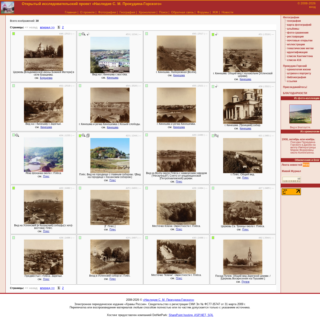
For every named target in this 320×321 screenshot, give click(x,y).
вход (312, 6)
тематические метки (300, 48)
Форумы (203, 12)
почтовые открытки (299, 40)
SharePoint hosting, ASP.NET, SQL (191, 315)
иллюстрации (296, 44)
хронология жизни (299, 69)
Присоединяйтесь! (295, 87)
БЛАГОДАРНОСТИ (295, 93)
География (127, 12)
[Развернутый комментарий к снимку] (88, 135)
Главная (71, 12)
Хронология (147, 12)
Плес (46, 176)
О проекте (87, 12)
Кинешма (112, 77)
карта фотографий (299, 25)
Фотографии (107, 12)
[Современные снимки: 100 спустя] (216, 135)
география (294, 21)
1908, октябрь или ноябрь (298, 139)
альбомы (293, 28)
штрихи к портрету (299, 73)
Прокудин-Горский (295, 66)
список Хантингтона (300, 56)
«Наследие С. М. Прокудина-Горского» (168, 299)
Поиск (163, 12)
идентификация (297, 52)
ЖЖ (215, 12)
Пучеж (245, 281)
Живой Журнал (291, 171)
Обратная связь (182, 12)
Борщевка (46, 78)
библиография (296, 77)
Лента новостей (292, 165)
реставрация (295, 36)
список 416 (294, 60)
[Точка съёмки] (88, 34)
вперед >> (47, 27)
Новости (227, 12)
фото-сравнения (297, 32)
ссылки (292, 81)
